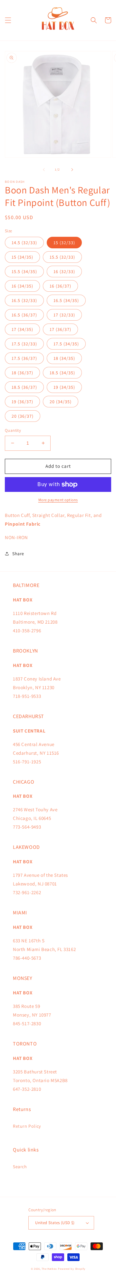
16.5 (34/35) (66, 300)
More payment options (58, 499)
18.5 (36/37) (24, 387)
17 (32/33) (64, 315)
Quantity (13, 430)
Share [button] (18, 553)
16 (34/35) (22, 286)
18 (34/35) (64, 358)
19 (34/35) (64, 387)
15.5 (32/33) (62, 257)
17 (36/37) (60, 329)
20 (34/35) (61, 401)
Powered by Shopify (71, 1268)
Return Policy (27, 1126)
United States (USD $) (54, 1222)
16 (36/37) (60, 286)
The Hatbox (49, 1268)
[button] (8, 20)
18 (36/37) (22, 373)
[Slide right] (72, 170)
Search (20, 1166)
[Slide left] (44, 170)
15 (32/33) (64, 242)
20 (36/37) (23, 416)
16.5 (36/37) (24, 315)
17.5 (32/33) (24, 344)
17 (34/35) (22, 329)
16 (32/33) (64, 271)
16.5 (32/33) (24, 300)
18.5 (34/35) (62, 373)
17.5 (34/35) (66, 344)
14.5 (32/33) (24, 242)
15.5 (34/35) (24, 271)
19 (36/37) (22, 401)
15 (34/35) (22, 257)
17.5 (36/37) (24, 358)
